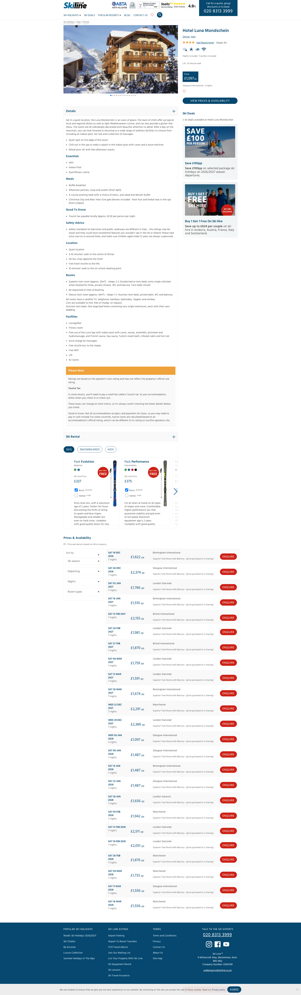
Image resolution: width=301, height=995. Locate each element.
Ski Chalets (69, 941)
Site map (157, 958)
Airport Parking (116, 935)
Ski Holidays (71, 15)
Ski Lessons (114, 969)
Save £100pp (193, 163)
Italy (79, 22)
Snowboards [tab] (90, 449)
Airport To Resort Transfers (122, 941)
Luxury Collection (73, 952)
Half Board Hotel (205, 42)
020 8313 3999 (218, 11)
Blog (127, 15)
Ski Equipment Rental (119, 964)
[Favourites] (152, 16)
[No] (297, 989)
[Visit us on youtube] (226, 944)
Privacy (157, 941)
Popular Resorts (108, 15)
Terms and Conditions (165, 935)
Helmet (84, 496)
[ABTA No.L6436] (120, 7)
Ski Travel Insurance (118, 975)
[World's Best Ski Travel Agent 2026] (133, 7)
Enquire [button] (228, 557)
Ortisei (86, 22)
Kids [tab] (111, 449)
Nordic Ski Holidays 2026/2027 (79, 935)
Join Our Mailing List (119, 952)
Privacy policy (218, 989)
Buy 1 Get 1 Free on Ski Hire (204, 221)
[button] (174, 59)
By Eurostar (69, 947)
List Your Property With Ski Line (125, 958)
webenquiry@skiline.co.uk (217, 970)
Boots (85, 490)
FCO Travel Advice (118, 947)
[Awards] (149, 7)
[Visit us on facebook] (217, 944)
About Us (158, 952)
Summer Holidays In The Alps (79, 958)
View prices (210, 101)
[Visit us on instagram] (209, 944)
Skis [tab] (69, 449)
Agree (234, 990)
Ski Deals (89, 15)
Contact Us (140, 15)
